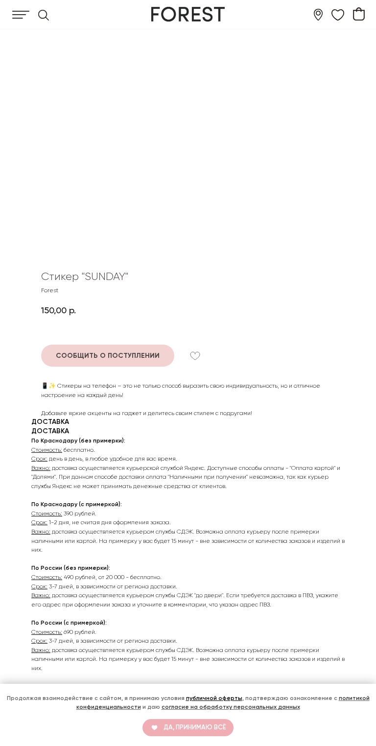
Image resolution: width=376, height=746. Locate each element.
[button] (107, 356)
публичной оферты (214, 698)
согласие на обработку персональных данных (231, 706)
